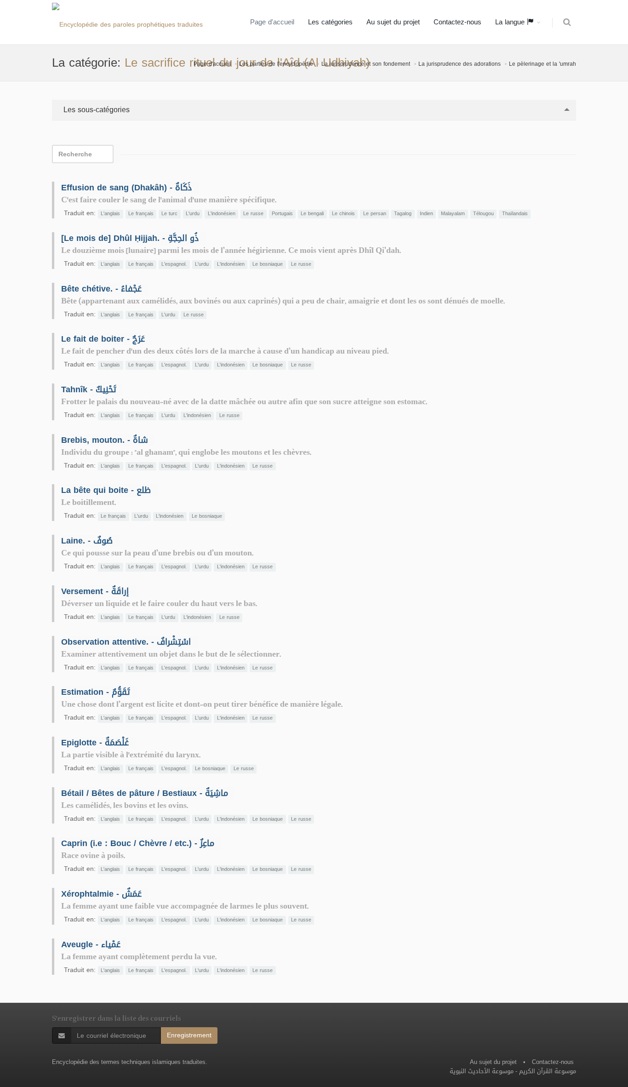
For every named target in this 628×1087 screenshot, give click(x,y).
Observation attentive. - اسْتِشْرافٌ (126, 642)
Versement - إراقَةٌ (95, 591)
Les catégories (330, 22)
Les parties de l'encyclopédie (276, 64)
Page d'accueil (272, 22)
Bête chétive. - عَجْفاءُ (101, 289)
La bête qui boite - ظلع (106, 490)
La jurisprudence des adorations (459, 64)
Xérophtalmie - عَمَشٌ (101, 894)
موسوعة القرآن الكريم (547, 1071)
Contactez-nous (457, 22)
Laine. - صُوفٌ (87, 541)
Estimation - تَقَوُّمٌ (95, 692)
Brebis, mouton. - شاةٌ (104, 440)
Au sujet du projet (393, 22)
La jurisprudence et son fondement (365, 64)
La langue (511, 22)
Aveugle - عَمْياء (90, 944)
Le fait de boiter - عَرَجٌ (103, 339)
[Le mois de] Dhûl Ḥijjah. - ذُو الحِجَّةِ (130, 238)
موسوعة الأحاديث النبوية (482, 1071)
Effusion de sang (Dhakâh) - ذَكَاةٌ (126, 187)
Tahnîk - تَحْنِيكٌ (88, 389)
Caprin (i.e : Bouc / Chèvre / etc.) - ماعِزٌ (137, 843)
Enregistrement (189, 1035)
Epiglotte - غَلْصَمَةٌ (95, 742)
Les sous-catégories (95, 110)
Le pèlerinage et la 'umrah (542, 64)
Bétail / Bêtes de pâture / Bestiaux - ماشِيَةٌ (144, 793)
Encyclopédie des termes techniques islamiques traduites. (129, 1062)
